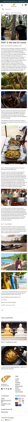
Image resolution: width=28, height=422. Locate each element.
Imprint (17, 380)
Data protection (19, 386)
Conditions (17, 382)
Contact (17, 378)
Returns (17, 388)
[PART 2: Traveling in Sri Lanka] (14, 330)
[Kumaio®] (14, 5)
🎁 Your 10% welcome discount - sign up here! (14, 1)
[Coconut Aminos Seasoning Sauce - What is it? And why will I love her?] (14, 355)
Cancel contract (19, 391)
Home (2, 13)
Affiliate (3, 398)
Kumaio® (12, 417)
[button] (25, 5)
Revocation (18, 389)
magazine (7, 13)
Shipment (17, 384)
